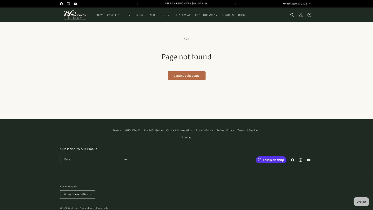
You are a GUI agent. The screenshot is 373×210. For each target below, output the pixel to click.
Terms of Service (247, 130)
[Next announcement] (235, 3)
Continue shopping (186, 75)
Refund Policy (225, 130)
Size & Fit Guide (153, 130)
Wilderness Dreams (78, 208)
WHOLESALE (132, 130)
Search (117, 130)
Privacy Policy (204, 130)
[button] (118, 15)
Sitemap (186, 137)
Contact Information (179, 130)
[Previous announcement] (137, 3)
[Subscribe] (125, 159)
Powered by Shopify (98, 208)
